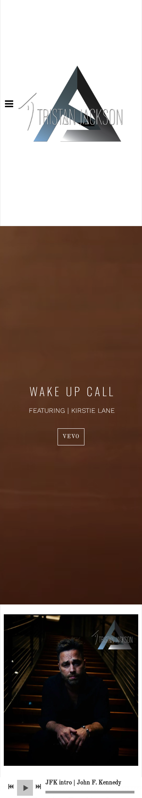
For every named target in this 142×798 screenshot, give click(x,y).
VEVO (71, 436)
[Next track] (38, 786)
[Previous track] (11, 786)
